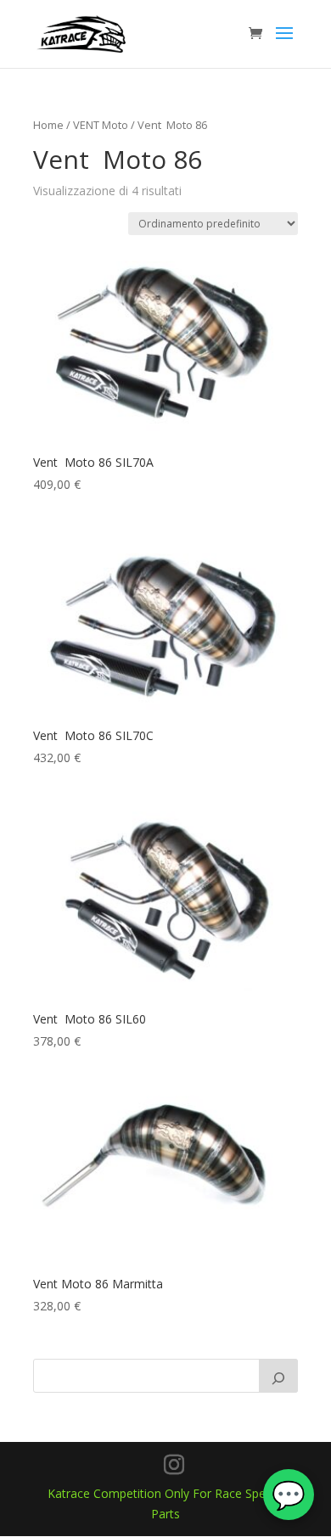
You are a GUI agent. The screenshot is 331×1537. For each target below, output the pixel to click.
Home (48, 124)
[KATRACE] (278, 1376)
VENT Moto (100, 124)
